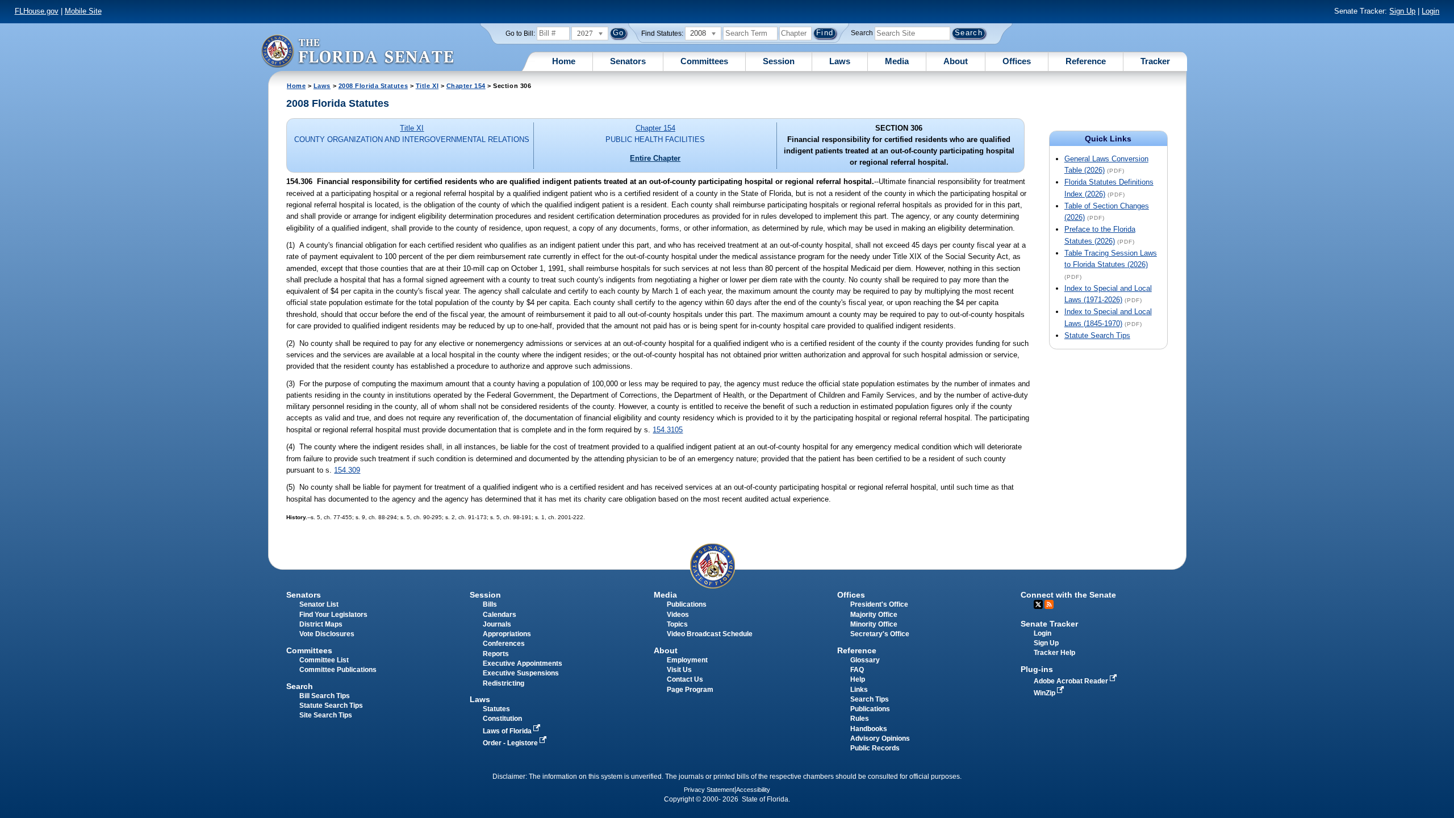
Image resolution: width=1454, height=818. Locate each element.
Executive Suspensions (521, 673)
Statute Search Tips (1097, 335)
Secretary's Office (879, 634)
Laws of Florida (508, 731)
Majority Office (873, 614)
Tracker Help (1054, 652)
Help (857, 679)
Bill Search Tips (324, 695)
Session (779, 61)
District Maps (320, 624)
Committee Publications (338, 669)
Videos (678, 614)
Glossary (865, 660)
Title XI (427, 85)
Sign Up (1402, 11)
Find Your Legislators (333, 614)
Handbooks (868, 728)
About (955, 61)
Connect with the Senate (1068, 594)
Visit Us (679, 669)
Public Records (875, 748)
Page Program (690, 689)
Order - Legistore (511, 743)
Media (897, 61)
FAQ (857, 669)
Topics (677, 624)
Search (862, 33)
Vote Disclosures (326, 634)
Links (859, 689)
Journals (497, 624)
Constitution (502, 718)
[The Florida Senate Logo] (357, 51)
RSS (1049, 604)
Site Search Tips (325, 715)
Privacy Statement (709, 789)
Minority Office (873, 624)
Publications (687, 604)
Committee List (324, 660)
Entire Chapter (655, 158)
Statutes (496, 709)
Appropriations (507, 634)
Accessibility (753, 789)
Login (1430, 11)
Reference (1086, 61)
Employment (687, 660)
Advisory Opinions (880, 738)
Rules (859, 718)
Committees (704, 61)
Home (563, 61)
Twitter (1038, 604)
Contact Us (685, 679)
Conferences (504, 643)
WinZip (1045, 693)
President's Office (879, 604)
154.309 (347, 470)
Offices (1016, 61)
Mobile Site (83, 11)
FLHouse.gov (37, 11)
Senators (628, 61)
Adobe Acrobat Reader (1072, 681)
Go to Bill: (520, 33)
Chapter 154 (466, 85)
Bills (490, 604)
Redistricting (503, 683)
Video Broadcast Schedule (710, 634)
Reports (496, 653)
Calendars (499, 614)
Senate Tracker (1049, 623)
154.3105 (668, 429)
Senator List (319, 604)
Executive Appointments (522, 663)
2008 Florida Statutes (373, 85)
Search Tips (869, 699)
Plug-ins (1037, 669)
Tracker (1155, 61)
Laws (839, 61)
